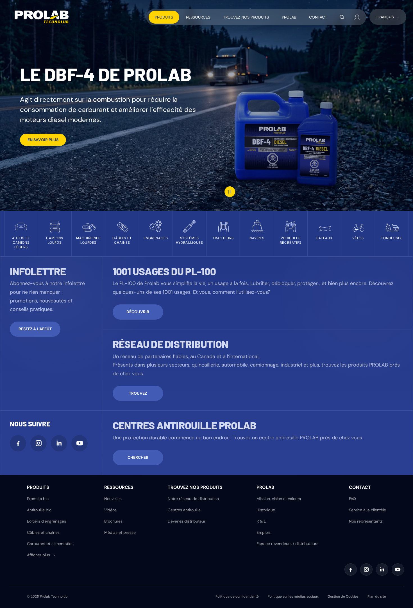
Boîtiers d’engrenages (46, 521)
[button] (41, 555)
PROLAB (289, 17)
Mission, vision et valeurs (279, 498)
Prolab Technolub (54, 596)
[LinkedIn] (59, 443)
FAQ (352, 498)
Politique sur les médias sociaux (293, 596)
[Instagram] (38, 443)
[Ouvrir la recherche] (341, 17)
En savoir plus (43, 139)
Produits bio (38, 498)
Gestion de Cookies (343, 596)
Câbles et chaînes (43, 532)
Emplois (264, 532)
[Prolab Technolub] (42, 16)
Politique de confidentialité (237, 596)
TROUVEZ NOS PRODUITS (246, 17)
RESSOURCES (198, 17)
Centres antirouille (184, 509)
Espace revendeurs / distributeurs (287, 543)
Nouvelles (113, 498)
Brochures (113, 521)
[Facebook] (18, 443)
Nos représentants (366, 521)
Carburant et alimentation (50, 543)
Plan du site (376, 596)
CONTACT (318, 17)
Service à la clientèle (367, 509)
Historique (266, 509)
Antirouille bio (39, 509)
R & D (262, 521)
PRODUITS (164, 17)
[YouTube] (79, 443)
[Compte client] (357, 17)
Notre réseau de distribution (193, 498)
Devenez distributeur (186, 521)
